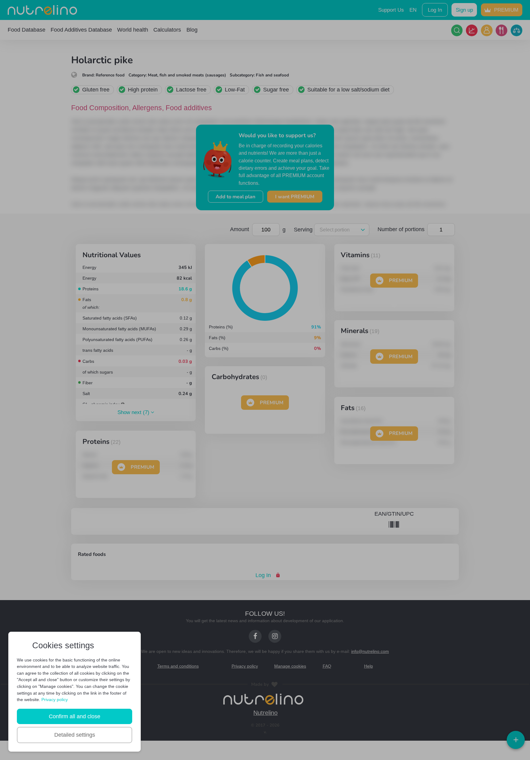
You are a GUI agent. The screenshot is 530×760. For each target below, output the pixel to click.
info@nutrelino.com (373, 651)
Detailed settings (74, 735)
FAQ (326, 666)
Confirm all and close (74, 716)
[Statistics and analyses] (472, 30)
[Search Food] (457, 30)
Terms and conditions (178, 666)
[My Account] (487, 30)
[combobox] (340, 229)
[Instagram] (274, 636)
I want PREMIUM (294, 196)
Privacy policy (245, 666)
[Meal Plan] (501, 30)
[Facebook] (255, 636)
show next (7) (134, 412)
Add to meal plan (235, 196)
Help (368, 666)
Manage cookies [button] (290, 666)
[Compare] (516, 30)
